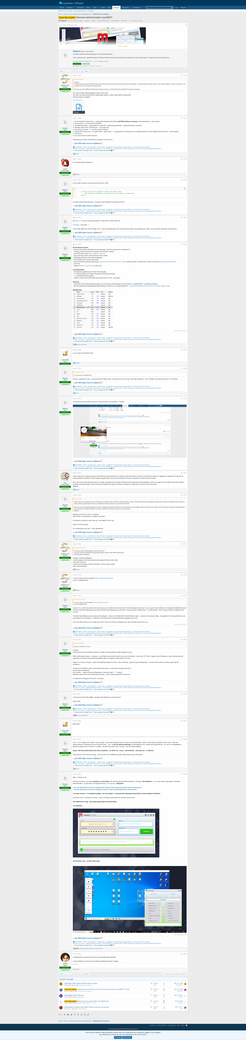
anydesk (81, 21)
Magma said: (77, 79)
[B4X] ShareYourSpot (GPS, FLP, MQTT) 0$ (92, 1001)
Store (88, 7)
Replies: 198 (73, 25)
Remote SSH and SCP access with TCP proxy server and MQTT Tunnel (103, 989)
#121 (185, 75)
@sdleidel (76, 225)
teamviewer (124, 21)
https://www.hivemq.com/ (103, 578)
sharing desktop (115, 21)
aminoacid (67, 991)
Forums (116, 7)
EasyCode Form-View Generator (141, 147)
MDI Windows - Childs (80, 147)
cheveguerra (67, 985)
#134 (185, 595)
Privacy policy (171, 1025)
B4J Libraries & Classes (85, 985)
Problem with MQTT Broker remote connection (91, 1007)
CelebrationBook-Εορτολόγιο (93, 148)
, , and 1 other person (90, 948)
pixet (65, 169)
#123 (185, 159)
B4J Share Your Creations (84, 991)
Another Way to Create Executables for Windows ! (148, 148)
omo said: (77, 499)
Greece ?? (91, 51)
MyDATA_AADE (118, 148)
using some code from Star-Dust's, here (112, 262)
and (82, 344)
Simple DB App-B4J (129, 148)
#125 (185, 217)
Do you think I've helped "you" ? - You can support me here (91, 61)
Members (136, 7)
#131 (185, 495)
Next (86, 71)
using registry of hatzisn (97, 253)
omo (65, 483)
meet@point (109, 147)
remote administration (103, 21)
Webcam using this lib (85, 266)
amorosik (65, 360)
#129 (185, 398)
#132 (185, 544)
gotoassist (87, 21)
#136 (185, 694)
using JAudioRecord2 (169, 262)
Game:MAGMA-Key (108, 148)
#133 (185, 575)
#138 (185, 739)
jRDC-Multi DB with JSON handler (85, 983)
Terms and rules (161, 1025)
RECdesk (75, 148)
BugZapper (180, 991)
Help (178, 1025)
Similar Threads (138, 21)
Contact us (153, 1025)
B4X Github (90, 11)
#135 (185, 639)
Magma (63, 20)
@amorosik (76, 742)
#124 (185, 180)
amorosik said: (78, 372)
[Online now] (65, 962)
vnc (130, 21)
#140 (185, 954)
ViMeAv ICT (65, 85)
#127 (185, 350)
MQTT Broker (79, 995)
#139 (185, 774)
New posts (125, 7)
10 (82, 71)
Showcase (80, 7)
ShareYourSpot (101, 147)
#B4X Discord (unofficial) (65, 11)
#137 (185, 721)
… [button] (67, 71)
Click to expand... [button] (123, 46)
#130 (185, 473)
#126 (185, 244)
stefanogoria (67, 1009)
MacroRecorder (91, 147)
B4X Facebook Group (80, 11)
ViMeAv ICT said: (78, 548)
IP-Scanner (82, 148)
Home (62, 7)
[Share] (186, 25)
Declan (66, 997)
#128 (185, 368)
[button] (70, 7)
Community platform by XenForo (123, 1029)
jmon (181, 1008)
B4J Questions (80, 997)
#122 (185, 118)
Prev (61, 71)
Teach (103, 7)
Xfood (65, 964)
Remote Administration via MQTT (123, 147)
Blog (109, 7)
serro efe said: (78, 643)
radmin (94, 21)
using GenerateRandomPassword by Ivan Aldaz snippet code (149, 286)
